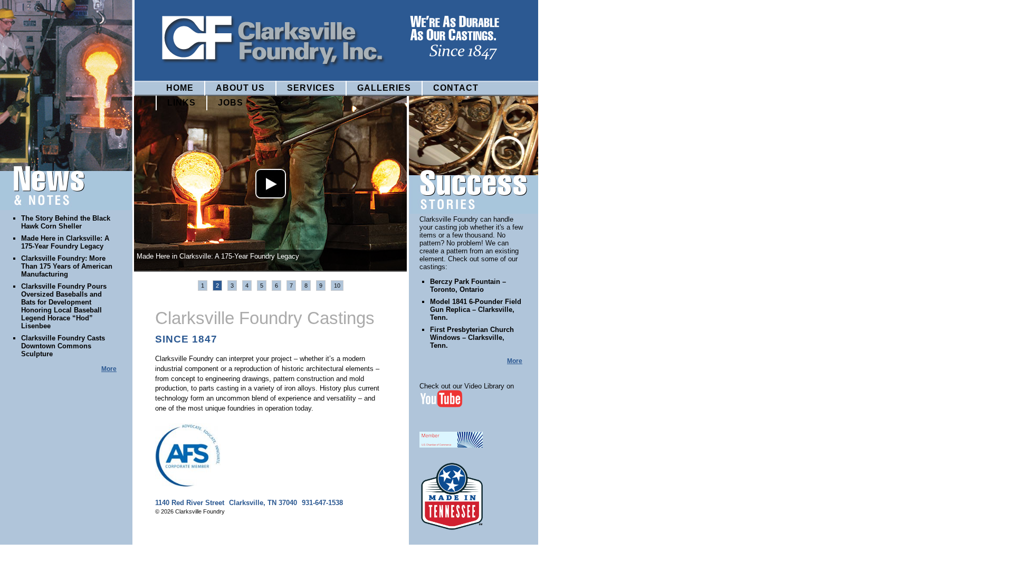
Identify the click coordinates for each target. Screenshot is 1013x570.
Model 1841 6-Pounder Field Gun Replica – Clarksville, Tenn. (475, 309)
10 (337, 285)
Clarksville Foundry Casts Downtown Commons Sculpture (63, 346)
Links (181, 102)
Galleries (384, 87)
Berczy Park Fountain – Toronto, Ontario (468, 285)
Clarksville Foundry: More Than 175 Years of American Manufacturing (66, 266)
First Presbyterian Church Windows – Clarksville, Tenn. (472, 337)
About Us (240, 87)
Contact (456, 87)
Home (180, 87)
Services (311, 87)
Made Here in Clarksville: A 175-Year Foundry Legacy (65, 242)
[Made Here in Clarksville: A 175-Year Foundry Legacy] (270, 184)
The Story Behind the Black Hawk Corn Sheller (65, 222)
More (109, 369)
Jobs (230, 102)
